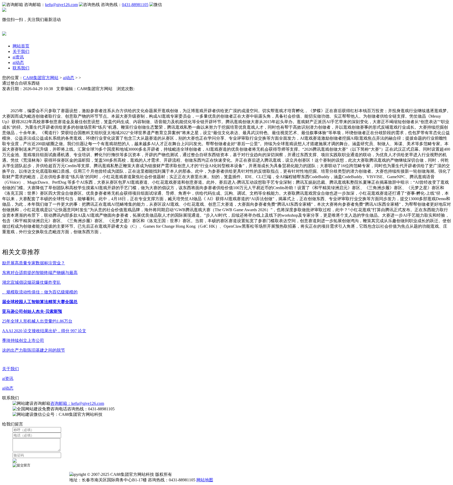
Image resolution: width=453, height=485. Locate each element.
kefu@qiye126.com (61, 4)
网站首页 (21, 46)
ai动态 (18, 62)
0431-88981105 (135, 4)
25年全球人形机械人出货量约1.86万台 (37, 321)
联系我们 (21, 68)
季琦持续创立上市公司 (23, 340)
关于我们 (21, 51)
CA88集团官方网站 (40, 77)
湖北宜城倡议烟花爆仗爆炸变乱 (31, 282)
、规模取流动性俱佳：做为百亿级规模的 (40, 292)
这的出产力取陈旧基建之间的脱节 (33, 350)
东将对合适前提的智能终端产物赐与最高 (40, 272)
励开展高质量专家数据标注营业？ (33, 263)
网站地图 (204, 480)
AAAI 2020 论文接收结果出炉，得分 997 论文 (44, 331)
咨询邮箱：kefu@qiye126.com (77, 403)
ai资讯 (18, 57)
